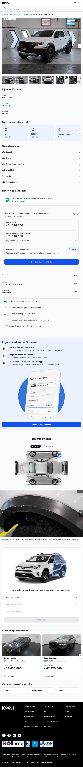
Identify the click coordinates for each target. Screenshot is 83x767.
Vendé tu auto (28, 716)
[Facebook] (4, 735)
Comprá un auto (29, 707)
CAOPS (67, 712)
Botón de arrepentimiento (54, 757)
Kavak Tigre (6, 106)
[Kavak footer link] (8, 717)
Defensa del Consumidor (35, 757)
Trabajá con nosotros (51, 721)
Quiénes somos (49, 716)
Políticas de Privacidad (50, 755)
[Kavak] (5, 3)
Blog (45, 712)
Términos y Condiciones (68, 755)
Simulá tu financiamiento (41, 425)
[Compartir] (73, 214)
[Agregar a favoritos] (77, 214)
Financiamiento (29, 712)
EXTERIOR (36, 446)
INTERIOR (48, 446)
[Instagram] (9, 735)
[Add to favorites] (37, 636)
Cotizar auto (41, 620)
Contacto (47, 726)
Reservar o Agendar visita (41, 262)
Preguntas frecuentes (31, 726)
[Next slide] (80, 46)
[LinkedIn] (19, 735)
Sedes (26, 721)
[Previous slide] (3, 46)
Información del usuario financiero (13, 757)
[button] (72, 249)
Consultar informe (18, 201)
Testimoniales (48, 707)
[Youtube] (14, 735)
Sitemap (67, 757)
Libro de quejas (70, 707)
